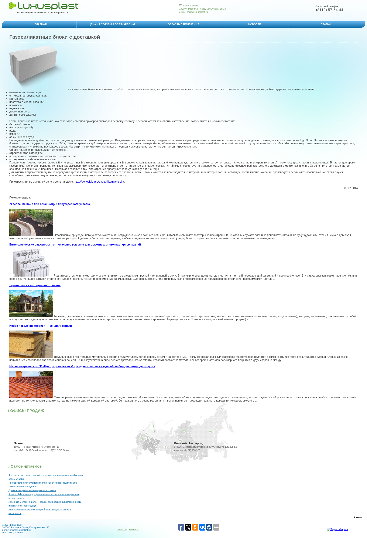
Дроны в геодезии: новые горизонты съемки (32, 490)
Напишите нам (191, 5)
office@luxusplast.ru (197, 12)
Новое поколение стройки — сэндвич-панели (40, 325)
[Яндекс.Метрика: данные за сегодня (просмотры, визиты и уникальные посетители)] (337, 529)
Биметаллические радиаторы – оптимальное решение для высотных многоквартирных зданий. (75, 244)
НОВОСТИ (254, 24)
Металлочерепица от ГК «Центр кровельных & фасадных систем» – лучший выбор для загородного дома (82, 366)
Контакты (134, 529)
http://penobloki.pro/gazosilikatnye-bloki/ (99, 181)
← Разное (356, 517)
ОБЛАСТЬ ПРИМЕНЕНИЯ (183, 24)
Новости (122, 529)
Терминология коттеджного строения (35, 285)
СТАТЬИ (326, 24)
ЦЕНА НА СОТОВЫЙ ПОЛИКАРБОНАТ (112, 24)
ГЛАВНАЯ (41, 24)
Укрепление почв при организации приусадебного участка (49, 204)
